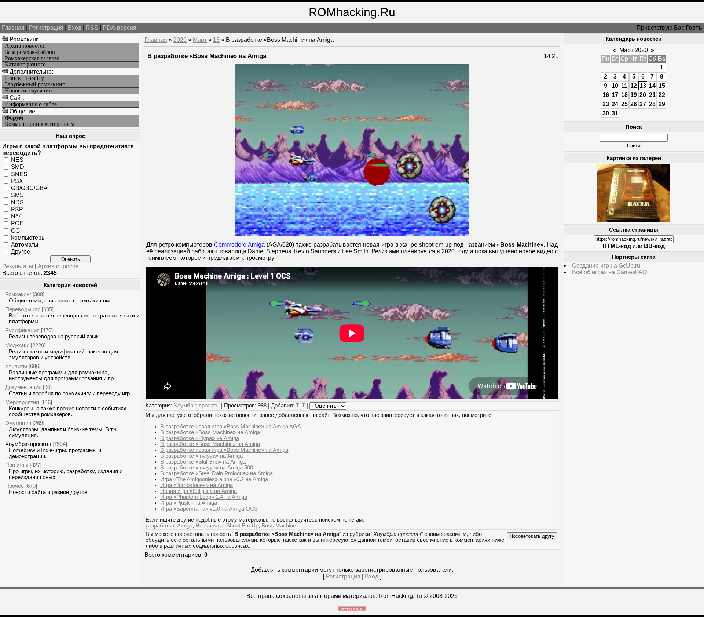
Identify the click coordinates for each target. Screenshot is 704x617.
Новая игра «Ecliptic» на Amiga (198, 491)
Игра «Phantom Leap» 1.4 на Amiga (203, 497)
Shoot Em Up (242, 526)
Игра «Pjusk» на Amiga (188, 503)
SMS (17, 195)
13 (216, 40)
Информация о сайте (31, 104)
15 (662, 86)
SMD (17, 167)
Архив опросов (58, 266)
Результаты (17, 266)
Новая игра (209, 526)
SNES (19, 174)
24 (615, 104)
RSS (92, 28)
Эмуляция (18, 423)
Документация (23, 387)
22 (662, 95)
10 (615, 86)
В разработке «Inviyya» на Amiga (201, 456)
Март (200, 40)
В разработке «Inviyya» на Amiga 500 (206, 468)
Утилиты (16, 366)
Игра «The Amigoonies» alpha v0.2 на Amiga (214, 479)
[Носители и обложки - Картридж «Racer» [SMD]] (633, 220)
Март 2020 (633, 50)
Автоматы (24, 245)
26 (633, 104)
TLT (300, 406)
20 (642, 95)
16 (605, 95)
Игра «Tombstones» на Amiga (196, 485)
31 (615, 113)
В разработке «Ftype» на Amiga (199, 438)
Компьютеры (28, 238)
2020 (180, 40)
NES (17, 160)
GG (15, 230)
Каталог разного (25, 65)
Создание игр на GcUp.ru (606, 265)
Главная (13, 28)
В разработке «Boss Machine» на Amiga (210, 432)
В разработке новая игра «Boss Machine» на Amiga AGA (230, 426)
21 (652, 95)
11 (624, 86)
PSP (17, 209)
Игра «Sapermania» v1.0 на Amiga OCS (209, 509)
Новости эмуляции (28, 91)
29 (662, 104)
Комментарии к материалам (39, 124)
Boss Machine (278, 526)
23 (605, 104)
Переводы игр (22, 309)
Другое (20, 251)
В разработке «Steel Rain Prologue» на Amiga (216, 473)
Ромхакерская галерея (32, 58)
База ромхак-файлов (30, 52)
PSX (17, 181)
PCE (17, 223)
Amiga (184, 526)
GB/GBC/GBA (29, 188)
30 (605, 113)
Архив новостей (25, 46)
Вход (74, 28)
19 (633, 95)
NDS (17, 202)
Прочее (14, 486)
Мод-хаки (17, 345)
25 (624, 104)
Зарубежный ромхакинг (35, 84)
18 (624, 95)
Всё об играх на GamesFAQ (609, 272)
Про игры (16, 465)
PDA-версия (119, 28)
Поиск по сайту (24, 78)
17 (615, 95)
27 (642, 104)
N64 (16, 216)
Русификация (22, 330)
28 (652, 104)
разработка (160, 526)
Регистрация (46, 28)
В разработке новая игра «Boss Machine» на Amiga (224, 450)
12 (633, 86)
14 (652, 86)
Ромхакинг (18, 294)
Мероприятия (22, 402)
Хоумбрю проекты (28, 444)
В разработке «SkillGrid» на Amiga (203, 462)
